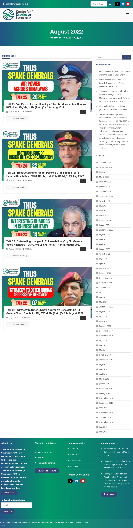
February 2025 (105, 182)
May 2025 (103, 172)
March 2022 (104, 268)
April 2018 (103, 374)
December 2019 (106, 331)
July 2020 (103, 316)
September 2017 (106, 388)
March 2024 (104, 215)
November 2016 (106, 398)
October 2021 (105, 287)
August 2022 (104, 254)
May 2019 (103, 350)
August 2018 (104, 364)
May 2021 (103, 302)
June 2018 (103, 369)
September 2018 (106, 359)
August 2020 (104, 311)
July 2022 (103, 258)
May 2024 (103, 210)
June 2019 (103, 345)
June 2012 (103, 427)
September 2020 (106, 307)
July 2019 (103, 340)
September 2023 (106, 230)
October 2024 (105, 191)
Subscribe (8, 511)
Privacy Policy (76, 460)
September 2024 (106, 196)
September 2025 (106, 167)
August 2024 (104, 201)
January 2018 (104, 383)
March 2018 (104, 379)
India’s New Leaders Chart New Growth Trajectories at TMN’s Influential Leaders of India (112, 83)
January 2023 (104, 249)
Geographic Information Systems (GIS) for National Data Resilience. (113, 108)
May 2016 (103, 407)
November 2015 (106, 412)
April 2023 (103, 244)
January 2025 (104, 186)
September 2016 (106, 403)
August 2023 (104, 234)
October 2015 (105, 417)
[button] (127, 14)
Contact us (74, 454)
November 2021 (106, 282)
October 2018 (105, 355)
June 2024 (103, 206)
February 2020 (105, 326)
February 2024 (105, 220)
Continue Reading (19, 118)
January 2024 (104, 225)
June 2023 (103, 239)
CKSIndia (28, 111)
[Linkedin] (122, 4)
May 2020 (103, 321)
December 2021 (106, 278)
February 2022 (105, 273)
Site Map (74, 466)
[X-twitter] (117, 4)
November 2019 (106, 335)
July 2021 (103, 292)
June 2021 (103, 297)
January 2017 (104, 393)
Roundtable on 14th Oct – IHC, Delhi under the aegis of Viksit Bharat (114, 73)
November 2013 (106, 422)
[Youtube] (128, 4)
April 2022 (103, 263)
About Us (74, 448)
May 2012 (103, 432)
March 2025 (104, 177)
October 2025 (105, 162)
